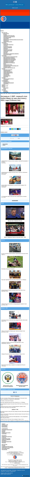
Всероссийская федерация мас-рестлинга (16, 467)
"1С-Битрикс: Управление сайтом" (18, 470)
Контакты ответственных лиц (9, 67)
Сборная (3, 77)
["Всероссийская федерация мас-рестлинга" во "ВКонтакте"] (16, 2)
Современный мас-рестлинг (9, 35)
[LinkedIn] (20, 129)
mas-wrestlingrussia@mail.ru (17, 454)
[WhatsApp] (12, 129)
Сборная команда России (8, 78)
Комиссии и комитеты (7, 47)
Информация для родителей (9, 62)
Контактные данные (7, 54)
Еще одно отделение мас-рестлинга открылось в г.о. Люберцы (13, 279)
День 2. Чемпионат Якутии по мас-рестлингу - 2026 (15, 237)
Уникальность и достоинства (9, 36)
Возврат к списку (4, 132)
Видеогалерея (5, 426)
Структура (5, 45)
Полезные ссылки (7, 66)
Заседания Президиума (6, 441)
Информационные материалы (9, 58)
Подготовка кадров (7, 37)
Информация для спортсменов (9, 59)
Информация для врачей (8, 61)
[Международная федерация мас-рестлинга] (14, 135)
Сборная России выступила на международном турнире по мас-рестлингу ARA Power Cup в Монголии (13, 407)
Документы (5, 48)
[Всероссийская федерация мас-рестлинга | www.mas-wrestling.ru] (3, 21)
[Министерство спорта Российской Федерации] (12, 135)
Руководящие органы (7, 46)
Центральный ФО (6, 75)
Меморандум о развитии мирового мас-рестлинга (13, 39)
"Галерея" (10, 141)
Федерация (4, 42)
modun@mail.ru (17, 462)
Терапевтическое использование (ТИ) (10, 65)
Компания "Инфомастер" (11, 471)
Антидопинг (5, 51)
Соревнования (5, 80)
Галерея (3, 86)
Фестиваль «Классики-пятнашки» (8, 268)
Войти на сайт (15, 7)
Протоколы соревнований (8, 82)
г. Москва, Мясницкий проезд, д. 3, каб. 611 (15, 452)
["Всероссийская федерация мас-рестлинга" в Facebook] (14, 2)
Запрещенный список (7, 64)
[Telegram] (14, 129)
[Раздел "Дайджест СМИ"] (28, 309)
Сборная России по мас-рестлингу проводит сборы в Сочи (12, 419)
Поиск (19, 138)
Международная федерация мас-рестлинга (22, 386)
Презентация (6, 40)
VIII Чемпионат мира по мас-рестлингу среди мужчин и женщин (14, 196)
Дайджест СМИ (5, 85)
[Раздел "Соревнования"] (28, 149)
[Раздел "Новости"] (28, 241)
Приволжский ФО (6, 70)
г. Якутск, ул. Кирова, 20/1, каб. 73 (15, 460)
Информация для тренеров (8, 60)
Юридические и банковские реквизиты (11, 53)
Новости (3, 84)
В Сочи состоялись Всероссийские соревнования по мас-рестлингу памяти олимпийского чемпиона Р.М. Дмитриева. (13, 399)
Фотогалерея (4, 425)
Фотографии (5, 87)
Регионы (3, 68)
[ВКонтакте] (10, 129)
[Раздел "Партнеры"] (28, 370)
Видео (4, 63)
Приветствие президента (8, 44)
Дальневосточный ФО (7, 69)
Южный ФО (5, 76)
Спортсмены (5, 79)
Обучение (4, 89)
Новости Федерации (15, 396)
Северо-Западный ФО (7, 71)
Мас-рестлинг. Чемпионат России (15, 220)
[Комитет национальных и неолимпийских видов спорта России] (18, 135)
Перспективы (6, 38)
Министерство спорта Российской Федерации (8, 386)
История (5, 34)
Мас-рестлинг (4, 32)
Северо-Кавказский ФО (8, 72)
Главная (2, 30)
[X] (18, 129)
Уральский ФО (6, 74)
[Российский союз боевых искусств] (16, 135)
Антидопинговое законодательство (10, 56)
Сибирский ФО (6, 73)
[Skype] (16, 129)
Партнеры (5, 52)
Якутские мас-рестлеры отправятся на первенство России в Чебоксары (14, 420)
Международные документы (9, 57)
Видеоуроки (5, 91)
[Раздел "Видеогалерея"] (28, 204)
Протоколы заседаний (7, 49)
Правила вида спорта (7, 41)
